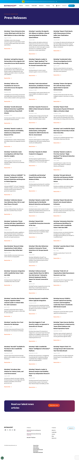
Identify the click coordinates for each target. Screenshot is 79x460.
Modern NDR (34, 5)
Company (48, 5)
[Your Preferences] (2, 458)
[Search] (53, 5)
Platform (21, 5)
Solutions (27, 5)
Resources (41, 5)
